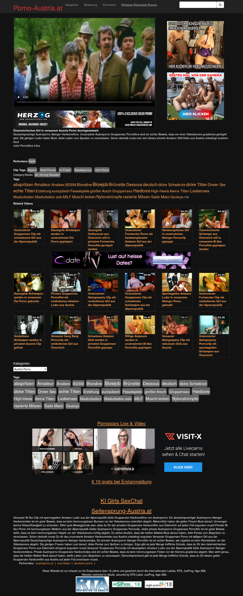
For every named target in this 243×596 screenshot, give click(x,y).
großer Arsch (100, 190)
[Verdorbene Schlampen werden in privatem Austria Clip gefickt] (29, 323)
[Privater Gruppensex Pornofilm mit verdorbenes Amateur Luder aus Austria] (66, 280)
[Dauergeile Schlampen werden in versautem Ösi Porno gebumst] (29, 280)
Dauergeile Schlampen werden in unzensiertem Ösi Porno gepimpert (65, 235)
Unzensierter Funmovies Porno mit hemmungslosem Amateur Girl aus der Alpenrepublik (139, 237)
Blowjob (100, 184)
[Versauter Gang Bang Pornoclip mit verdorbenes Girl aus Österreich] (66, 323)
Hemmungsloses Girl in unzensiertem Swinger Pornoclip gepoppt (175, 235)
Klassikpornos (83, 170)
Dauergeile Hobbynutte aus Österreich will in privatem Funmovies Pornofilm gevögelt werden (101, 239)
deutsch (150, 184)
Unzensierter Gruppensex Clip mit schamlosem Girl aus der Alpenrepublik (27, 235)
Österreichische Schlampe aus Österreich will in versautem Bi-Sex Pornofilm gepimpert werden (212, 239)
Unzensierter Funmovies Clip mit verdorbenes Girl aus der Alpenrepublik (212, 299)
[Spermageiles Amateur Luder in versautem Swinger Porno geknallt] (177, 280)
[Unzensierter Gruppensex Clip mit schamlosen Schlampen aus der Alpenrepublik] (140, 280)
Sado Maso (160, 196)
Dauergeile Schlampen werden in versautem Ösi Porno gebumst (28, 297)
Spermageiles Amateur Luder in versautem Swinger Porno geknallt (176, 299)
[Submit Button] (220, 5)
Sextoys (177, 196)
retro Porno (102, 170)
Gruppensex (122, 190)
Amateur (42, 184)
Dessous (134, 184)
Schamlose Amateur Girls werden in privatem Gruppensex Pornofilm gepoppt (102, 341)
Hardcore (141, 190)
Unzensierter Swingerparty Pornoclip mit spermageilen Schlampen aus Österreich (209, 345)
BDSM (70, 184)
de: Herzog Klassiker (47, 175)
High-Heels (160, 190)
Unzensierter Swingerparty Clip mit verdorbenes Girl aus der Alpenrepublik (102, 299)
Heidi (32, 161)
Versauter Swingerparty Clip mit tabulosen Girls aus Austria (176, 341)
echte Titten (24, 190)
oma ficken (63, 563)
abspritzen (23, 184)
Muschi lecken (84, 196)
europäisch (61, 190)
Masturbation (23, 196)
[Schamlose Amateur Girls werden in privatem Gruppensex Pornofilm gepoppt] (103, 323)
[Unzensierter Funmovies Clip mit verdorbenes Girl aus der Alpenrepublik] (214, 280)
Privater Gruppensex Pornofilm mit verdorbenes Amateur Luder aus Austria (65, 299)
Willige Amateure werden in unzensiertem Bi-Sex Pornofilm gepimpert (138, 341)
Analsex (58, 184)
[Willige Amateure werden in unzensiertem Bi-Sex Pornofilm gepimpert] (140, 323)
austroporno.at (44, 563)
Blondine (84, 184)
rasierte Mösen (136, 196)
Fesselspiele (79, 190)
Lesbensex (199, 190)
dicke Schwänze (171, 184)
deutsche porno (83, 563)
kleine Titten (179, 190)
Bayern (32, 170)
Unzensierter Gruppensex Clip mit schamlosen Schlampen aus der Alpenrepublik (138, 301)
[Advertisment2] (195, 96)
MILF (67, 196)
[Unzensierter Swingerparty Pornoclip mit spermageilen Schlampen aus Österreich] (214, 323)
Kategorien (71, 5)
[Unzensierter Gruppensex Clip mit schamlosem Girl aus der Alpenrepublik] (29, 217)
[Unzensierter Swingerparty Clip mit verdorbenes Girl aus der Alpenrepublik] (103, 280)
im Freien (65, 170)
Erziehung (43, 190)
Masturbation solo (48, 196)
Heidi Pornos (48, 170)
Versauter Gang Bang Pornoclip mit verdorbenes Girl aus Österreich (65, 341)
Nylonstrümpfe (109, 196)
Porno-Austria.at (37, 7)
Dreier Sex (217, 184)
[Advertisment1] (195, 45)
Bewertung (90, 5)
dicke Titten (196, 184)
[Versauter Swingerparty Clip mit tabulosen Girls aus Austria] (177, 323)
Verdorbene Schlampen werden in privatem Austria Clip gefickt (28, 341)
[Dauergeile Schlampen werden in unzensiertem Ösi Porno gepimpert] (66, 217)
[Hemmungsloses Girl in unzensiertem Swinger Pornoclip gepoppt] (177, 217)
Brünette (117, 184)
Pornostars (109, 5)
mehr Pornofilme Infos (26, 145)
